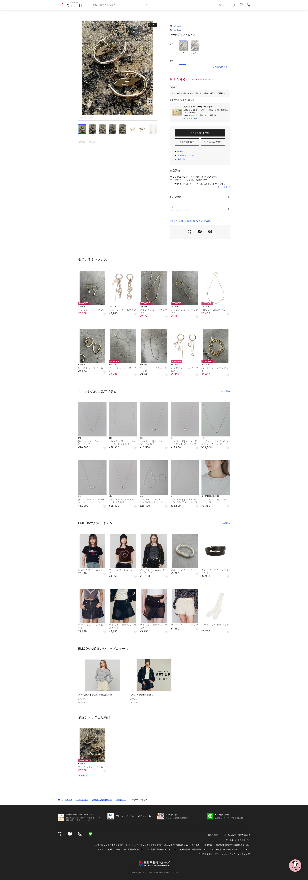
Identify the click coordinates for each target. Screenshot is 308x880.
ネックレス (121, 800)
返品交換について (184, 159)
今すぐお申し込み (191, 118)
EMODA (177, 26)
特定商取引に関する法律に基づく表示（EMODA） (191, 221)
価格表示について (184, 152)
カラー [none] (172, 44)
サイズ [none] (172, 61)
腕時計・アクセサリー (102, 800)
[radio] (183, 47)
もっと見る (222, 187)
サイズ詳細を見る (220, 67)
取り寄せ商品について (186, 155)
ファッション (82, 800)
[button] (117, 68)
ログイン (223, 5)
